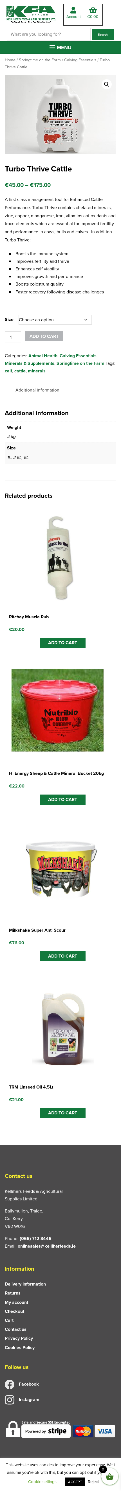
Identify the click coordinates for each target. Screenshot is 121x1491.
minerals (37, 371)
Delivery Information (25, 1284)
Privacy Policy (19, 1338)
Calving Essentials (80, 60)
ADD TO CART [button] (62, 642)
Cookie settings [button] (42, 1482)
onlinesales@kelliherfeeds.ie (47, 1246)
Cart (9, 1320)
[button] (60, 47)
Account (73, 17)
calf (8, 371)
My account (16, 1302)
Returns (13, 1293)
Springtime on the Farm (40, 60)
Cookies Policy (20, 1347)
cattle (20, 371)
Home (10, 60)
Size (9, 319)
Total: (92, 17)
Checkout (14, 1311)
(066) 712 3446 (35, 1238)
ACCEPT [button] (75, 1482)
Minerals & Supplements (29, 363)
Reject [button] (93, 1482)
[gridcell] (60, 273)
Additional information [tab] (37, 390)
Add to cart (44, 336)
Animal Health (42, 355)
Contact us (15, 1329)
